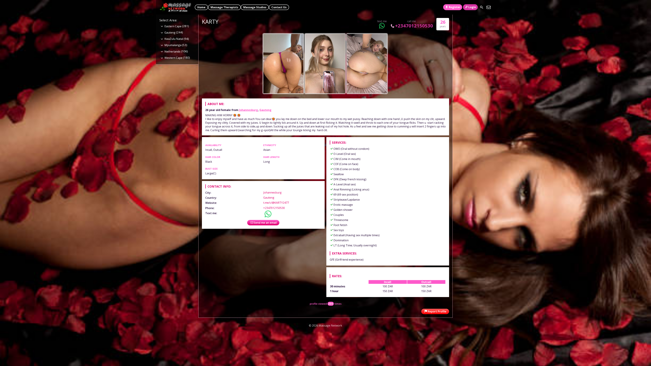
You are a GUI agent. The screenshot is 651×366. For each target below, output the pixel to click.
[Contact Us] (489, 7)
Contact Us (279, 7)
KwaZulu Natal (173, 39)
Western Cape (173, 58)
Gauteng (265, 110)
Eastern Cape (172, 26)
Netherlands (172, 51)
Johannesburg (248, 110)
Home (201, 7)
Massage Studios (254, 7)
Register (454, 7)
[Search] (482, 7)
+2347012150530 (414, 26)
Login (472, 7)
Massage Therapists (224, 7)
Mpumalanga (172, 45)
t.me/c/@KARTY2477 (276, 203)
